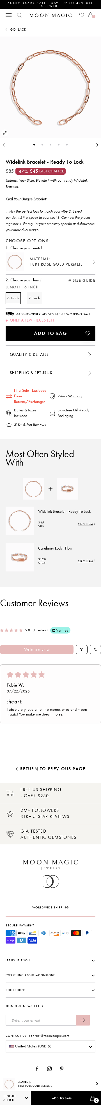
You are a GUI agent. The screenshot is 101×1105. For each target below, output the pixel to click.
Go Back (18, 29)
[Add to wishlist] (87, 333)
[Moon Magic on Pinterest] (63, 1068)
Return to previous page (53, 768)
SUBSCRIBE (83, 1020)
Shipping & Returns (31, 372)
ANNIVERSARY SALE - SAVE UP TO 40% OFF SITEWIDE (51, 4)
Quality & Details (29, 354)
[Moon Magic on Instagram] (51, 1068)
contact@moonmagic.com (49, 1036)
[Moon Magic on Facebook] (39, 1068)
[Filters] (82, 649)
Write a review (37, 649)
